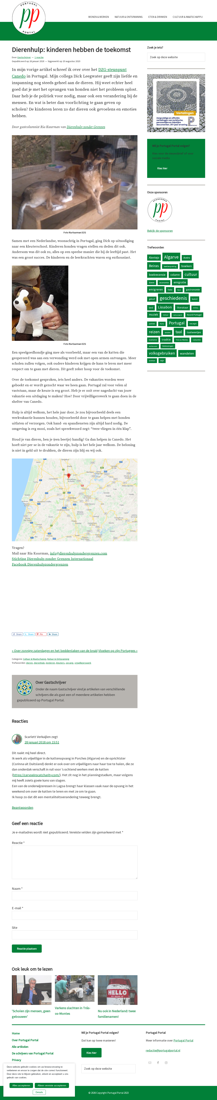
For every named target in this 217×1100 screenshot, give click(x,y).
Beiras (154, 265)
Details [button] (39, 1092)
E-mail (17, 908)
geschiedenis (173, 298)
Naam (17, 888)
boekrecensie (157, 275)
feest (179, 290)
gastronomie (193, 289)
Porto (162, 324)
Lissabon (165, 307)
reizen (154, 331)
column (175, 275)
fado (170, 289)
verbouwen (153, 346)
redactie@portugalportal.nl (163, 1050)
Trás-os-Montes (182, 340)
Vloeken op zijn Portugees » (117, 650)
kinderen (50, 662)
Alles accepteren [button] (21, 1085)
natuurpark (177, 315)
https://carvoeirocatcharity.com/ (36, 775)
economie (164, 282)
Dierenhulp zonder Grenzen (86, 127)
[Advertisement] (74, 596)
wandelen (187, 353)
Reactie (18, 843)
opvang (69, 662)
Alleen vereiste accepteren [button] (52, 1085)
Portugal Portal (183, 1040)
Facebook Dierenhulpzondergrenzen (40, 564)
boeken (186, 266)
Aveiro (186, 257)
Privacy (16, 1060)
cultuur (191, 274)
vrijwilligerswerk (83, 662)
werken (152, 360)
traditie (166, 339)
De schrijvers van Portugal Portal (32, 1053)
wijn (162, 360)
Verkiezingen (167, 346)
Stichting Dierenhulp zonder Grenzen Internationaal (52, 559)
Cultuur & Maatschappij (34, 658)
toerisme (153, 339)
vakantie (197, 339)
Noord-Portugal (194, 314)
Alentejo (154, 257)
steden (168, 332)
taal (178, 331)
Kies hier (162, 168)
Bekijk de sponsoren (160, 231)
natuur (165, 315)
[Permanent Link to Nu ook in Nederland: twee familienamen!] (117, 978)
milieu (195, 308)
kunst (195, 298)
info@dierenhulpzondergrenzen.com (78, 553)
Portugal (177, 323)
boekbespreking (170, 266)
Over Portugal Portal (25, 1040)
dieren (29, 662)
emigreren (156, 289)
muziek (153, 314)
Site (14, 927)
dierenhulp (39, 662)
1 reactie (39, 57)
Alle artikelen (20, 1047)
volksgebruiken (162, 353)
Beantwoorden (22, 807)
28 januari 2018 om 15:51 (42, 742)
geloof (152, 299)
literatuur (182, 307)
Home (16, 1033)
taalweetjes (194, 332)
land (151, 307)
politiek (152, 324)
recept (193, 323)
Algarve (171, 257)
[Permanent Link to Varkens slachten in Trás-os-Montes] (75, 978)
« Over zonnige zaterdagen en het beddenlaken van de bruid (54, 650)
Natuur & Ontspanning (58, 658)
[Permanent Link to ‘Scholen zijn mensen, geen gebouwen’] (32, 978)
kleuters (60, 662)
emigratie (180, 282)
